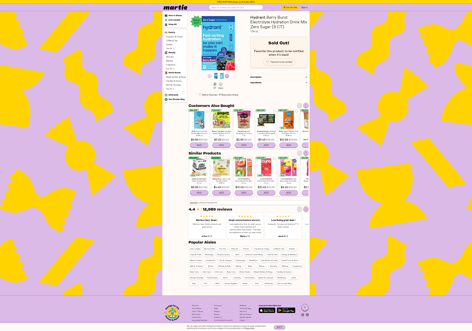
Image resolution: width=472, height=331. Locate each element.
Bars (237, 254)
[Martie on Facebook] (302, 315)
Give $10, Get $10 (245, 317)
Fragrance (170, 64)
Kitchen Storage (173, 85)
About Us (195, 305)
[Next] (306, 105)
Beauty (262, 266)
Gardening (281, 277)
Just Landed (195, 249)
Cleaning (237, 277)
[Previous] (299, 105)
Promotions (218, 305)
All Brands (269, 283)
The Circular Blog (284, 283)
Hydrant (257, 17)
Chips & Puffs (195, 254)
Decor (225, 277)
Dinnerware (249, 277)
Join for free (291, 7)
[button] (218, 43)
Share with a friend (229, 95)
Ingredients (256, 83)
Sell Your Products (246, 314)
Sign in (305, 7)
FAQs (216, 308)
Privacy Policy (196, 317)
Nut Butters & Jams (269, 260)
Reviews (216, 314)
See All (169, 48)
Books (245, 283)
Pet (205, 283)
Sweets (169, 44)
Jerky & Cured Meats (254, 254)
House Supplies (231, 283)
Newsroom (243, 311)
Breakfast (253, 260)
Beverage (209, 254)
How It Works (196, 308)
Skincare (170, 57)
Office (217, 283)
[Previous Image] (210, 76)
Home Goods (244, 272)
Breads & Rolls (225, 266)
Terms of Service (197, 311)
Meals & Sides (196, 260)
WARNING (194, 203)
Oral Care (219, 272)
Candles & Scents (174, 81)
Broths (211, 266)
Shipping (217, 311)
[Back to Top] (305, 307)
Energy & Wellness (289, 254)
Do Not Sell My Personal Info (223, 320)
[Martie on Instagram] (307, 315)
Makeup (169, 60)
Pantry (246, 249)
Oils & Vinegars (225, 260)
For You (223, 249)
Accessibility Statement (199, 320)
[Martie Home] (173, 7)
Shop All (234, 249)
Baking (238, 266)
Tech (257, 283)
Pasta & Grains (223, 254)
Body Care (194, 272)
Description (256, 77)
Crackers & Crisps (174, 36)
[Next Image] (227, 76)
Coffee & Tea (171, 40)
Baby (250, 266)
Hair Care (207, 272)
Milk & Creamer (196, 266)
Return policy (196, 314)
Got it (279, 327)
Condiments (210, 260)
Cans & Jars (272, 254)
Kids (194, 283)
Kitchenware (212, 277)
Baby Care (231, 272)
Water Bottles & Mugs (176, 77)
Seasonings (240, 260)
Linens (293, 277)
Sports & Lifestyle (265, 277)
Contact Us (218, 317)
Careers (242, 320)
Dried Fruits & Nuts (290, 260)
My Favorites (209, 249)
